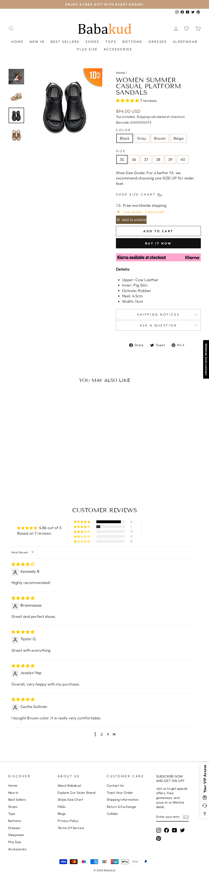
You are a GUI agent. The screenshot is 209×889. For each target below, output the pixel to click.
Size (121, 151)
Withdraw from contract (206, 359)
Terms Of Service (71, 828)
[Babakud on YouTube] (174, 830)
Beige (178, 138)
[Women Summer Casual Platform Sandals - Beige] (39, 472)
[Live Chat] (205, 806)
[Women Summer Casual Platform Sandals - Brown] (33, 472)
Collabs (112, 814)
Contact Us (115, 785)
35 (122, 159)
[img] (22, 564)
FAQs (62, 807)
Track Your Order (120, 793)
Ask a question (158, 325)
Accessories (118, 49)
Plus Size (87, 49)
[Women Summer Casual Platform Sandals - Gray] (28, 472)
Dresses (158, 42)
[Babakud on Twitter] (182, 830)
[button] (128, 100)
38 (158, 159)
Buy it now (158, 243)
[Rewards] (205, 797)
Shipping (143, 117)
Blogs (62, 814)
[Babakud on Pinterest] (158, 838)
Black (124, 138)
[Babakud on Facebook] (166, 830)
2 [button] (102, 734)
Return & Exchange (121, 807)
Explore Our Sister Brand (77, 793)
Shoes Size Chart (70, 799)
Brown (160, 138)
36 (134, 159)
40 (182, 159)
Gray (141, 138)
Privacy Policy (68, 821)
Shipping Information (123, 799)
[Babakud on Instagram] (158, 830)
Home (17, 42)
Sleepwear (185, 42)
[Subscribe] (186, 817)
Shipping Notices (158, 314)
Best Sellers (65, 42)
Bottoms (132, 42)
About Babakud (69, 785)
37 (146, 159)
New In (37, 42)
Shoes (92, 42)
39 (170, 159)
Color (123, 130)
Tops (110, 42)
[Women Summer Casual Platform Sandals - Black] (22, 472)
